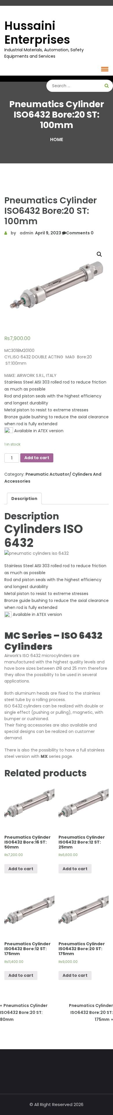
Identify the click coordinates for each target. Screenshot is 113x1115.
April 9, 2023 (47, 233)
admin (26, 233)
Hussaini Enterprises (37, 33)
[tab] (24, 498)
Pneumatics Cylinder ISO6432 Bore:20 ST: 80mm (24, 1012)
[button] (103, 69)
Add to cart (36, 458)
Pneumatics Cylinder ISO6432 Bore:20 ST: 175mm (91, 1012)
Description (24, 498)
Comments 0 (80, 233)
